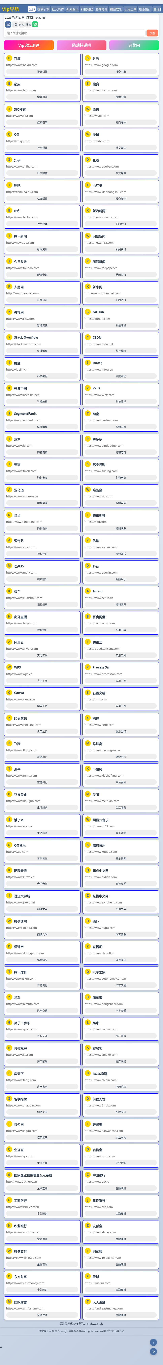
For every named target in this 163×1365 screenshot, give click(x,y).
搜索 (152, 33)
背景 (35, 24)
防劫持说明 (81, 45)
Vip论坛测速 (28, 45)
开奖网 (134, 45)
